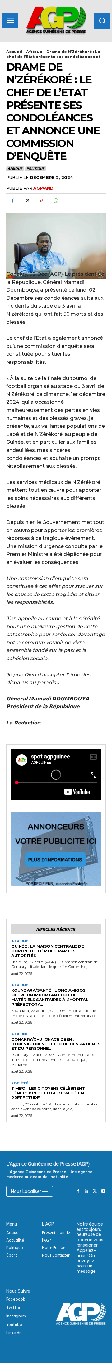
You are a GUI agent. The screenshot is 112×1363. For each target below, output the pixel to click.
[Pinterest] (41, 201)
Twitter (13, 1307)
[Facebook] (12, 201)
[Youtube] (103, 1191)
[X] (27, 201)
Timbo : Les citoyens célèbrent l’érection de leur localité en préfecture (48, 1093)
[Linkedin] (86, 1191)
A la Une (19, 941)
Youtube (14, 1324)
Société (19, 1083)
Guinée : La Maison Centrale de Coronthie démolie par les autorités (47, 951)
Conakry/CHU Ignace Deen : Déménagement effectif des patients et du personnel (55, 1044)
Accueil (14, 51)
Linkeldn (13, 1333)
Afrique (34, 51)
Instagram (16, 1316)
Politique (35, 168)
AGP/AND (43, 187)
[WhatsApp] (55, 201)
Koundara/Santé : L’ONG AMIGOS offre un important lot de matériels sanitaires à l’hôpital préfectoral (49, 997)
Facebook (15, 1299)
